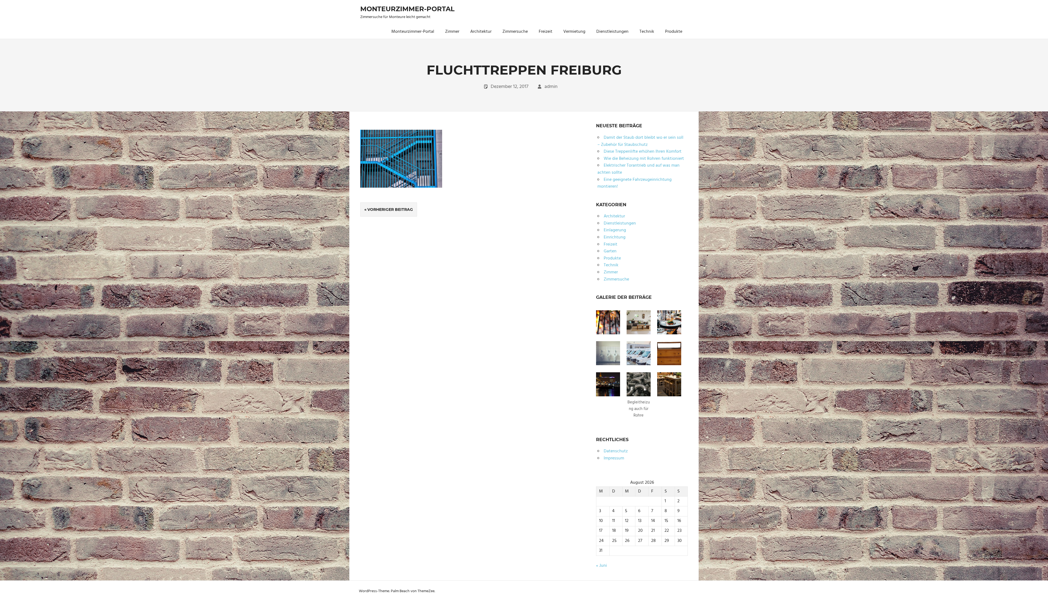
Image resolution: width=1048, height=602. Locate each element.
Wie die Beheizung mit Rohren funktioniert (644, 158)
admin (551, 87)
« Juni (601, 565)
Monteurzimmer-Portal (407, 9)
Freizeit (545, 31)
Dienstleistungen (612, 31)
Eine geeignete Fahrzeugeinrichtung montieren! (634, 183)
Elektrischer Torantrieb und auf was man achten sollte (638, 169)
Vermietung (574, 31)
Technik (646, 31)
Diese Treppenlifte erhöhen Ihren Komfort (642, 151)
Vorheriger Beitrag (390, 209)
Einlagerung (615, 230)
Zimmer (452, 31)
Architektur (481, 31)
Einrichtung (615, 237)
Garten (610, 251)
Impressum (614, 458)
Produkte (673, 31)
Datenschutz (616, 451)
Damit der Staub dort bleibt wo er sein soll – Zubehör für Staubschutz (640, 141)
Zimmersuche (515, 31)
